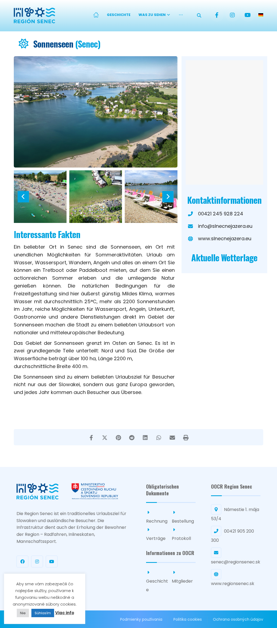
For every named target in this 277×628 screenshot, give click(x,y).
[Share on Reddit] (131, 437)
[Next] (167, 196)
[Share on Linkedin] (145, 437)
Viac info (64, 613)
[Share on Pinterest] (118, 437)
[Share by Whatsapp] (158, 437)
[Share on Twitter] (104, 437)
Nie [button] (23, 613)
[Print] (185, 437)
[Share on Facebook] (91, 437)
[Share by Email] (172, 437)
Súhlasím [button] (43, 613)
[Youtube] (248, 15)
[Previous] (23, 196)
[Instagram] (232, 15)
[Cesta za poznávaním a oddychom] (34, 15)
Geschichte (157, 585)
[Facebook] (217, 15)
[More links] (180, 15)
